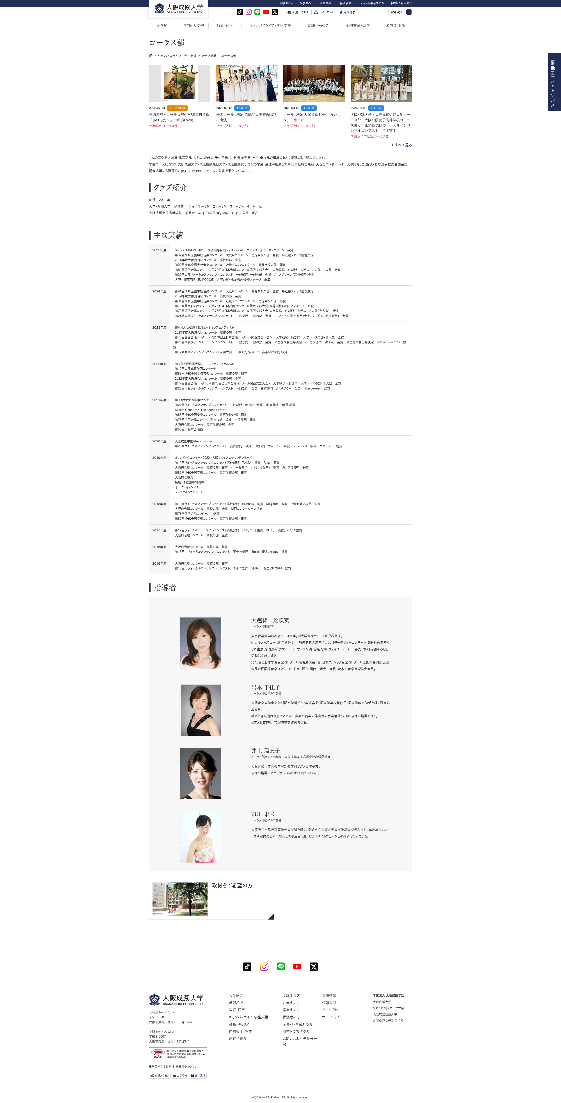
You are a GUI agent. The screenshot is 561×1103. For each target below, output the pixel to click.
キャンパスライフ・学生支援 (270, 25)
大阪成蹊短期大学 (385, 1014)
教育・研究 (225, 25)
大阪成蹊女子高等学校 (388, 1020)
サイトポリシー (332, 1010)
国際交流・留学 (358, 25)
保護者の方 (291, 1017)
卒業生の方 (291, 1010)
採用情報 (329, 995)
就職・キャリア (318, 25)
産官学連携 (395, 25)
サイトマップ (330, 1017)
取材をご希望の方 (296, 1031)
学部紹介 (236, 1003)
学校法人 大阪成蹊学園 (388, 995)
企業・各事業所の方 (297, 1024)
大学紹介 (163, 25)
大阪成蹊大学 (382, 1001)
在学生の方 (291, 1003)
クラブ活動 (209, 55)
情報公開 (329, 1003)
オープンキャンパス (553, 86)
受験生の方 (291, 995)
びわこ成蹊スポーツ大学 (388, 1008)
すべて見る (403, 145)
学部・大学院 (193, 25)
